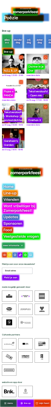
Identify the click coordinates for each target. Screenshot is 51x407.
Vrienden (11, 200)
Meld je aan (10, 277)
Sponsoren (12, 223)
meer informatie (11, 245)
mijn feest (44, 403)
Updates (10, 217)
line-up (27, 403)
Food (7, 230)
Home (8, 187)
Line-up (10, 193)
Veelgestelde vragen (21, 236)
